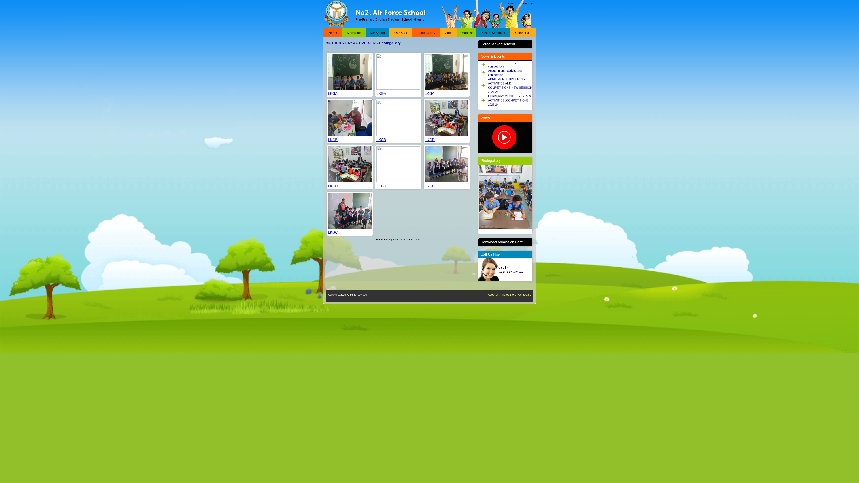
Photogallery (426, 32)
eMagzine (467, 32)
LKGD (430, 140)
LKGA (333, 93)
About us (493, 294)
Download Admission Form (502, 242)
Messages (354, 32)
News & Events (493, 56)
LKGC (430, 186)
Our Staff (400, 32)
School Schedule (493, 32)
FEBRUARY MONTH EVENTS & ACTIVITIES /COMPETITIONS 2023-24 (509, 92)
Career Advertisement (498, 44)
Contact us (522, 32)
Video (448, 32)
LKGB (333, 140)
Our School (377, 32)
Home (333, 32)
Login (531, 3)
